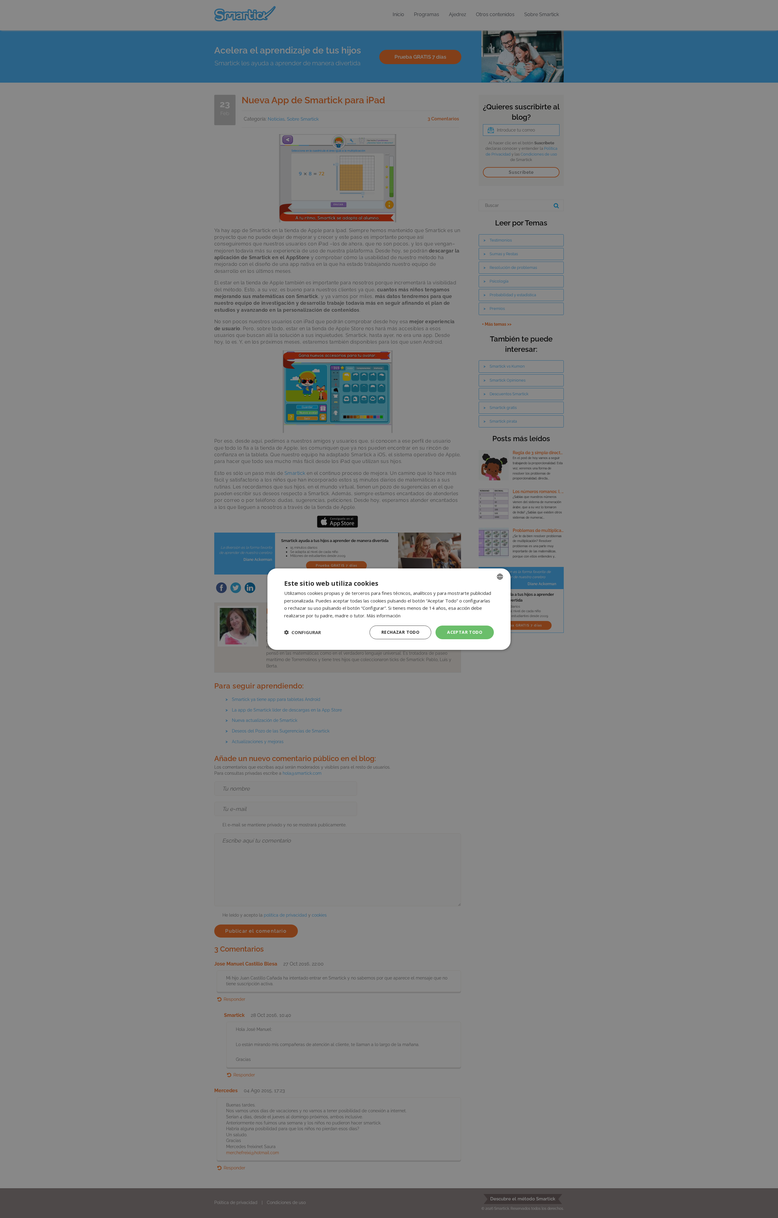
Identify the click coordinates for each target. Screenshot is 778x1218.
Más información (384, 615)
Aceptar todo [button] (464, 632)
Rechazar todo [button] (400, 632)
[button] (302, 632)
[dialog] (389, 609)
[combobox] (500, 576)
